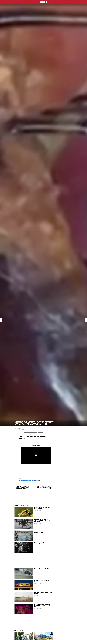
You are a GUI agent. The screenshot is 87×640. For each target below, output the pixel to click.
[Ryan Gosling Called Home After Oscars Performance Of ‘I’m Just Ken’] (23, 609)
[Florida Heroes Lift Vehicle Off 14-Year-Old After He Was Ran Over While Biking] (23, 524)
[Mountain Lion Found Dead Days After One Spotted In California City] (23, 573)
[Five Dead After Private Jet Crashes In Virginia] (23, 597)
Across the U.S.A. (24, 505)
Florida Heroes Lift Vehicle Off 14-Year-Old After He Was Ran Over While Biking (42, 520)
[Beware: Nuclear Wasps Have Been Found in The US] (23, 512)
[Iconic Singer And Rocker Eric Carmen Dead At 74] (23, 547)
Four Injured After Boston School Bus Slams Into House (43, 581)
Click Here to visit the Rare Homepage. (27, 440)
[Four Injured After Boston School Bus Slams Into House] (23, 585)
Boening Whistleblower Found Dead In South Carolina (43, 531)
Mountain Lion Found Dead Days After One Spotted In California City (43, 569)
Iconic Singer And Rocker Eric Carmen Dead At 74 (41, 543)
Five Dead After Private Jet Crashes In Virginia (43, 593)
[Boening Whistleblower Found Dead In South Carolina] (23, 535)
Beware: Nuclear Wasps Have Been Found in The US (43, 508)
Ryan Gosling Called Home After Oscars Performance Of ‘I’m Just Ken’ (42, 605)
